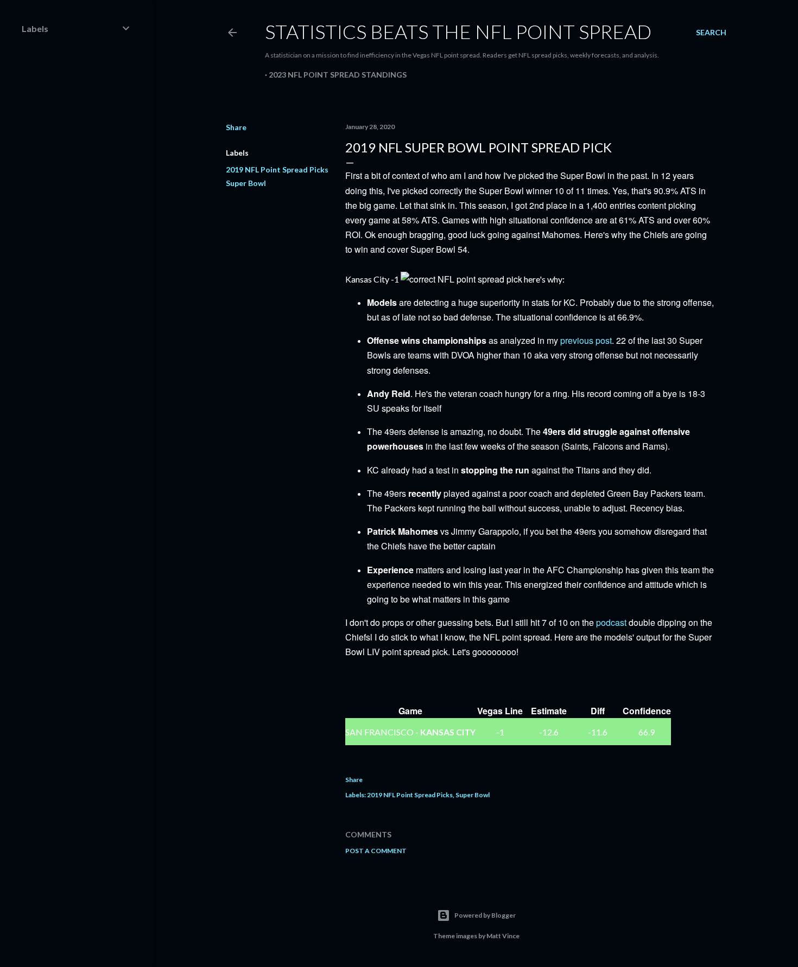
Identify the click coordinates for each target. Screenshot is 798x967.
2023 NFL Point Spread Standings (338, 74)
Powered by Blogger (485, 915)
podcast (611, 622)
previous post (586, 340)
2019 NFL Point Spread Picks (277, 169)
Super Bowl (246, 183)
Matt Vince (503, 936)
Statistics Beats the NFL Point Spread (458, 31)
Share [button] (236, 127)
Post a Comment (376, 851)
